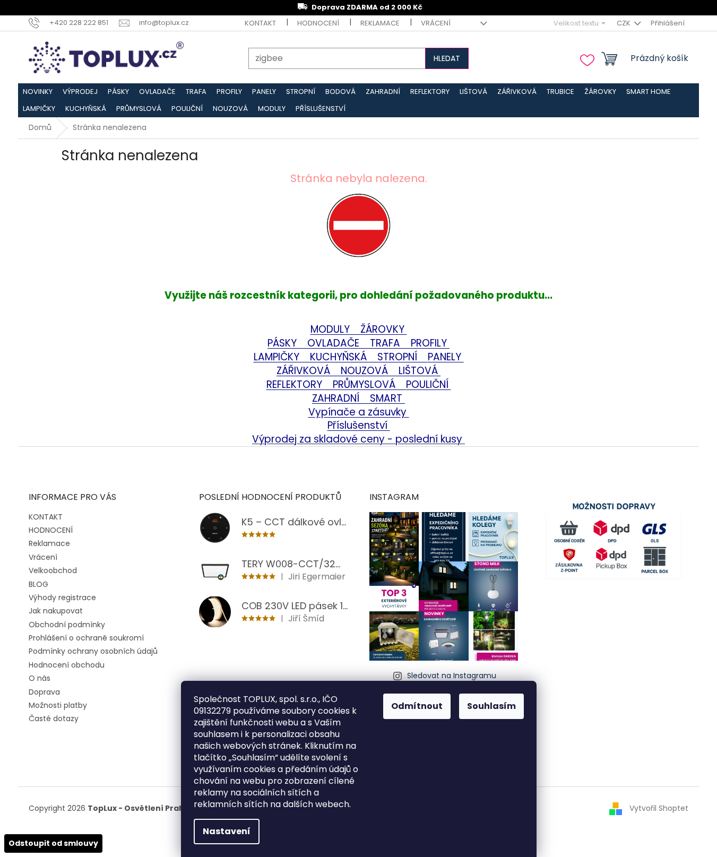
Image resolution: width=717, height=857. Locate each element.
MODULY (335, 329)
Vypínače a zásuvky (358, 412)
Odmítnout (417, 706)
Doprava (44, 692)
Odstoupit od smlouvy (53, 843)
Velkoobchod (53, 570)
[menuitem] (38, 91)
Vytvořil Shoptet (658, 807)
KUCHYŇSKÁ (335, 357)
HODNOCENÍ (318, 23)
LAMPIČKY (278, 357)
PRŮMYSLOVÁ (365, 384)
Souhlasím (491, 706)
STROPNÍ (398, 357)
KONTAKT (260, 23)
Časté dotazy (54, 718)
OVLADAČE (334, 343)
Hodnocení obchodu (67, 665)
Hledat (447, 58)
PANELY (446, 357)
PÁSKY (283, 343)
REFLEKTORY (295, 384)
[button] (358, 241)
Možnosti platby (58, 705)
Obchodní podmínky (67, 624)
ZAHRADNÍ (337, 398)
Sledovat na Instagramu (451, 675)
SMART (383, 398)
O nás (39, 678)
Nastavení (226, 831)
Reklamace (380, 23)
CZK (624, 23)
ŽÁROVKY (383, 329)
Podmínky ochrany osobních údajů (93, 651)
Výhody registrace (62, 597)
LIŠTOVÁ (419, 370)
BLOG (38, 584)
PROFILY (430, 343)
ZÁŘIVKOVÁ (305, 370)
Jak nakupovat (56, 610)
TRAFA (390, 343)
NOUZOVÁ (366, 370)
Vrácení (436, 23)
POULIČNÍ (428, 384)
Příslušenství (358, 425)
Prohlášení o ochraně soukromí (86, 638)
